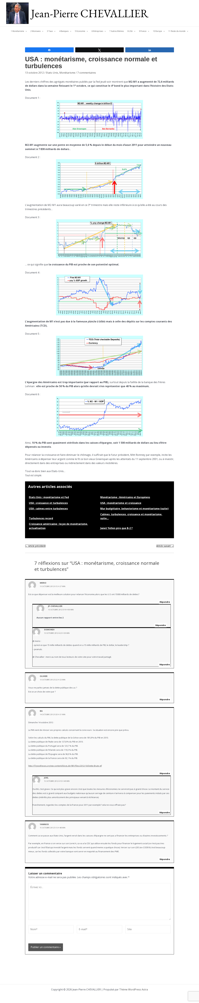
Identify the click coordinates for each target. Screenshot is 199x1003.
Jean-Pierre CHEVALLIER (89, 13)
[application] (25, 31)
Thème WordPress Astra (133, 989)
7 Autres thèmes (116, 31)
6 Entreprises (97, 31)
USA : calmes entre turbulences (48, 508)
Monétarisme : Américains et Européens (125, 497)
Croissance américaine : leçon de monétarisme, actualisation (58, 526)
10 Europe (157, 31)
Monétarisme (67, 72)
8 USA (130, 31)
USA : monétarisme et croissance (120, 503)
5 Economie (80, 31)
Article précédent (35, 546)
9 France (142, 31)
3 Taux (50, 31)
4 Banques (64, 31)
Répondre (165, 601)
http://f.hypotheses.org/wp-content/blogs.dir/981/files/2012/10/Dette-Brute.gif (65, 765)
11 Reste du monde (176, 31)
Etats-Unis (52, 72)
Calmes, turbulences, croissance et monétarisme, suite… (131, 516)
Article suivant (165, 546)
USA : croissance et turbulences (48, 503)
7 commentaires (86, 72)
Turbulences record (41, 518)
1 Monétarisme (17, 31)
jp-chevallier (55, 606)
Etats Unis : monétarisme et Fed (49, 497)
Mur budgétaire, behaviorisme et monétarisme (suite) (134, 508)
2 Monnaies (35, 31)
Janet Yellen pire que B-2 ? (116, 528)
